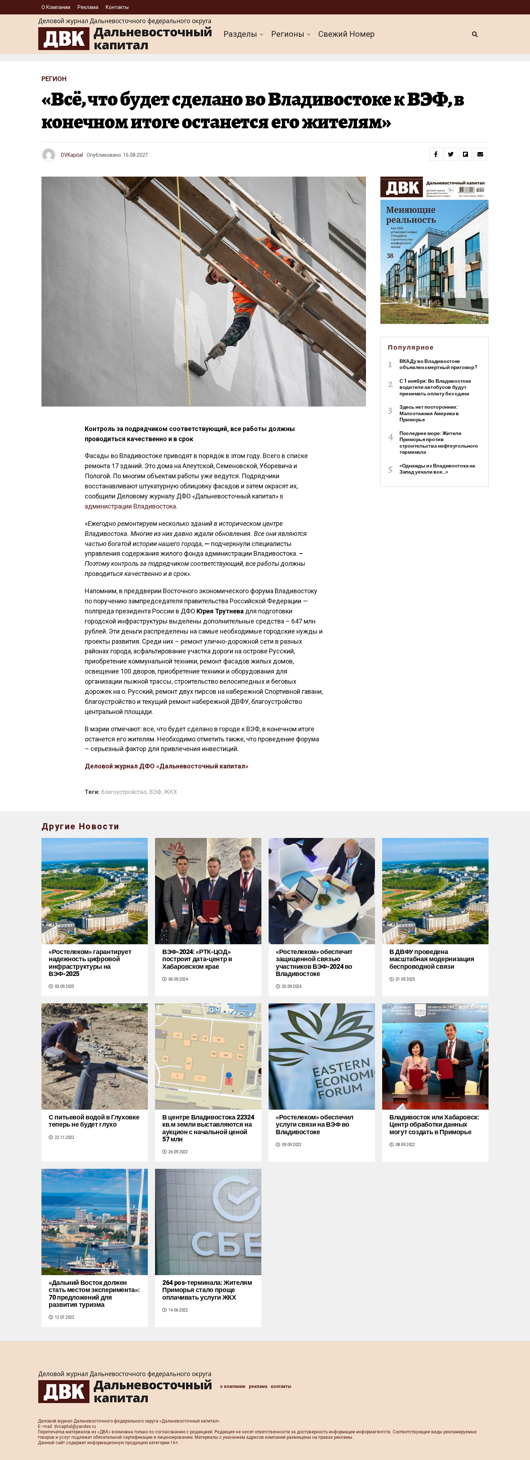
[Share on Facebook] (435, 154)
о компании (55, 7)
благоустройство (124, 792)
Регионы (287, 34)
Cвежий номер (346, 34)
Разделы (240, 34)
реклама (88, 7)
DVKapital (72, 155)
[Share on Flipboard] (465, 154)
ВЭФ (155, 792)
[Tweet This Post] (450, 154)
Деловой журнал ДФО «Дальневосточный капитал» (166, 766)
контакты (117, 7)
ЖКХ (170, 792)
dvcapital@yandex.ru (75, 1426)
